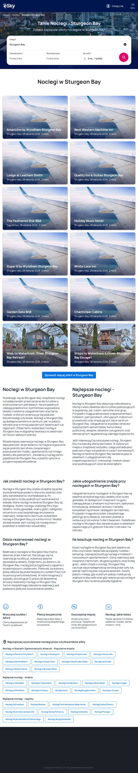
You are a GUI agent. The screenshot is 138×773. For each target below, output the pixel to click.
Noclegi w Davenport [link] (50, 654)
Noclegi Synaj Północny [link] (52, 711)
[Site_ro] (18, 737)
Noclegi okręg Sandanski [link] (59, 719)
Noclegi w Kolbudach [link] (68, 683)
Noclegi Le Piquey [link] (39, 690)
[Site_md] (69, 737)
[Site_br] (8, 737)
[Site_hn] (74, 745)
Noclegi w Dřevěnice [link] (15, 690)
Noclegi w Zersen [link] (111, 690)
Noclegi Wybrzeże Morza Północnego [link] (23, 719)
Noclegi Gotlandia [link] (79, 711)
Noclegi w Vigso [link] (119, 683)
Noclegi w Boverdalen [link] (95, 683)
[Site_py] (84, 745)
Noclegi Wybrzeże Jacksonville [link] (20, 711)
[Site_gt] (63, 745)
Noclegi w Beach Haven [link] (16, 668)
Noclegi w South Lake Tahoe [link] (75, 661)
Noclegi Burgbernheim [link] (85, 690)
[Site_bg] (28, 737)
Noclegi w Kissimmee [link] (77, 654)
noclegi (15, 14)
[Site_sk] (79, 737)
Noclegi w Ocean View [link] (44, 661)
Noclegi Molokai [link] (38, 704)
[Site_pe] (38, 737)
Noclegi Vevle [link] (61, 690)
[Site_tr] (48, 737)
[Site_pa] (119, 737)
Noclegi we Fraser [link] (103, 661)
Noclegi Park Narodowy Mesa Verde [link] (69, 704)
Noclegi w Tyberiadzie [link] (41, 683)
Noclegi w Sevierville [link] (103, 654)
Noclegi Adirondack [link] (15, 704)
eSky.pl (6, 14)
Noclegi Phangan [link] (102, 711)
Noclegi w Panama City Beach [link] (19, 654)
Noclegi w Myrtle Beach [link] (16, 661)
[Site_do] (109, 737)
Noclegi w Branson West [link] (45, 668)
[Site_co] (99, 737)
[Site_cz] (58, 737)
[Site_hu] (89, 737)
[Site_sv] (129, 737)
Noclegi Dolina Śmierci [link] (103, 704)
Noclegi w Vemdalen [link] (15, 683)
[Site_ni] (53, 745)
